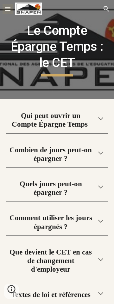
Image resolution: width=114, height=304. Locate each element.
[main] (57, 49)
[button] (7, 8)
